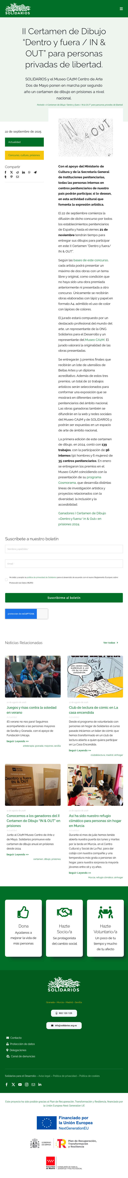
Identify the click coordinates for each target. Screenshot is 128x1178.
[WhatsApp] (29, 172)
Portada (40, 105)
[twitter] (13, 1084)
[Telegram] (35, 172)
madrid (109, 755)
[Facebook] (5, 172)
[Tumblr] (5, 177)
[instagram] (26, 1084)
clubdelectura (98, 755)
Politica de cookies (89, 1076)
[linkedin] (39, 1084)
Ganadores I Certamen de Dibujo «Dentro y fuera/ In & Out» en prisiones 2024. (82, 518)
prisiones (35, 155)
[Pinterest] (11, 177)
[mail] (33, 1084)
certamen (38, 859)
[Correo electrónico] (17, 177)
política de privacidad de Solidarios (41, 577)
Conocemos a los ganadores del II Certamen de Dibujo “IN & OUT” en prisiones (33, 821)
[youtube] (20, 1084)
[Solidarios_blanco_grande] (18, 4)
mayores (48, 746)
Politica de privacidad (65, 1076)
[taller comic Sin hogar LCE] (95, 657)
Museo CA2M (94, 340)
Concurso (13, 155)
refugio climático (104, 877)
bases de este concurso (91, 260)
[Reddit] (17, 172)
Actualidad (14, 142)
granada (39, 746)
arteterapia (28, 746)
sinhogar (118, 755)
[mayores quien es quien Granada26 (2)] (33, 657)
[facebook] (6, 1084)
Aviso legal (44, 1076)
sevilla (57, 746)
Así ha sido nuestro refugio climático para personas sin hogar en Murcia (95, 821)
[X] (11, 172)
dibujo (47, 859)
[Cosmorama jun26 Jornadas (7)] (33, 765)
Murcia (91, 877)
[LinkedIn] (23, 172)
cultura (24, 155)
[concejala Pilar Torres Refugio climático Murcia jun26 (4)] (95, 765)
